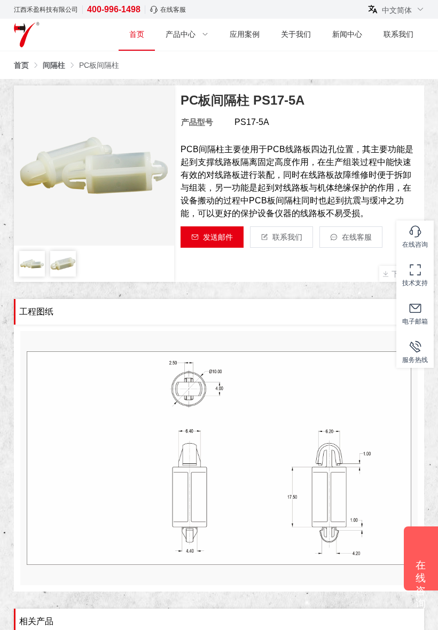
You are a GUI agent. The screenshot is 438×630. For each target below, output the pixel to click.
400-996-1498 (113, 9)
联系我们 (398, 34)
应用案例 (245, 34)
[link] (21, 65)
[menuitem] (137, 35)
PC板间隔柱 (99, 65)
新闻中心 (347, 34)
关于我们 (296, 34)
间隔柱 (54, 65)
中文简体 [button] (398, 10)
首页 (136, 34)
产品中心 (180, 34)
